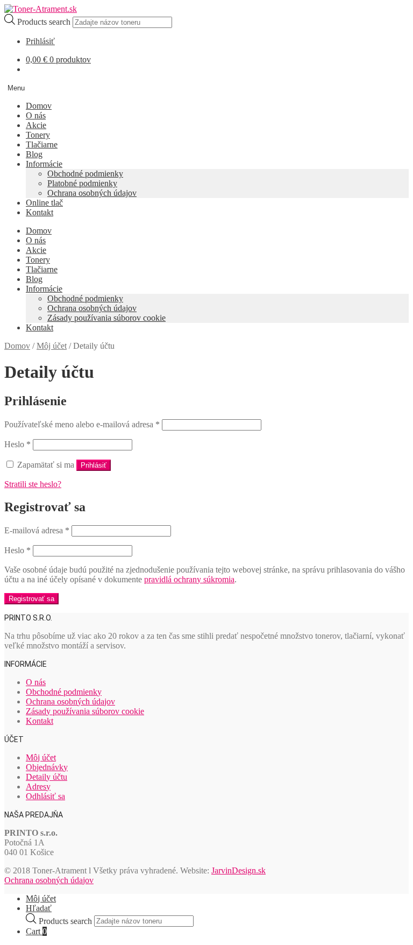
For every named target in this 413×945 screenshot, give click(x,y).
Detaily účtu (46, 776)
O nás (36, 115)
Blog (34, 154)
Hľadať (39, 908)
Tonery (38, 134)
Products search (45, 21)
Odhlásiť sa (45, 796)
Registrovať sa (31, 599)
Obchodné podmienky (85, 173)
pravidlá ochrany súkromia (189, 579)
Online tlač (44, 202)
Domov (39, 105)
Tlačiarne (42, 144)
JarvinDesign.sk (238, 870)
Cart (36, 931)
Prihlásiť (40, 41)
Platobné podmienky (82, 183)
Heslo (17, 444)
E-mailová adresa (36, 530)
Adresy (38, 786)
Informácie (44, 163)
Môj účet (52, 345)
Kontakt (39, 212)
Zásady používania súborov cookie (106, 317)
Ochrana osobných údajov (92, 193)
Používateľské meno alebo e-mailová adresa (82, 424)
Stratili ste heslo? (32, 484)
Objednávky (47, 767)
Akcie (36, 125)
